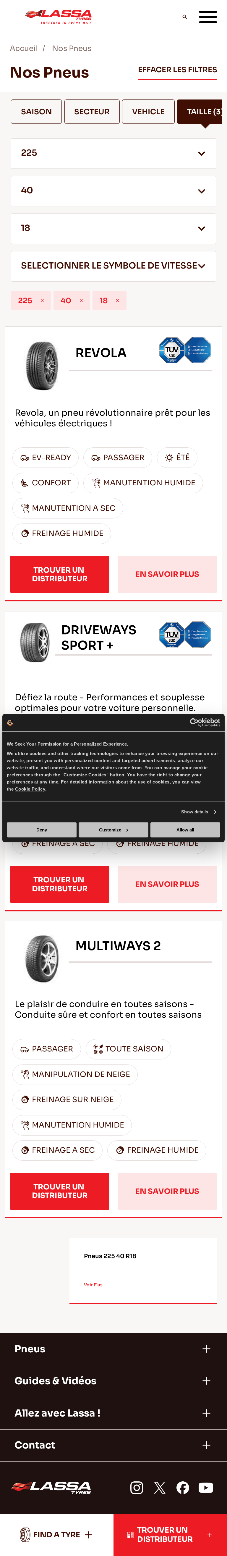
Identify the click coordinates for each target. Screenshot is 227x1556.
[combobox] (113, 153)
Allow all (185, 829)
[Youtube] (206, 1487)
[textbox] (113, 267)
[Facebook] (183, 1487)
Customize (110, 829)
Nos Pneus (71, 48)
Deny (41, 829)
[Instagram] (136, 1487)
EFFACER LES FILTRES (177, 69)
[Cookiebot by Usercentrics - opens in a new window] (194, 722)
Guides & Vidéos (55, 1381)
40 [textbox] (27, 190)
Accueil (24, 48)
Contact (34, 1445)
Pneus (29, 1349)
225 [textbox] (29, 153)
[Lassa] (58, 17)
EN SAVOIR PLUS (167, 574)
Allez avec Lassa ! (57, 1413)
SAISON (36, 111)
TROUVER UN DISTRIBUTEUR (59, 574)
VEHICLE (148, 111)
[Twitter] (160, 1487)
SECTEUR (92, 111)
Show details (194, 812)
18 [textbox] (25, 228)
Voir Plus (93, 1284)
